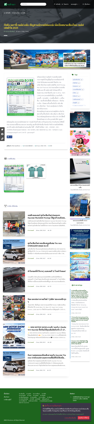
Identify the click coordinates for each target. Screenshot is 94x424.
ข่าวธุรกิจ (28, 394)
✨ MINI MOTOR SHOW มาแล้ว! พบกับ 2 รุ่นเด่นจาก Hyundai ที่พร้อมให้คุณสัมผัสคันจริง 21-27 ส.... (47, 328)
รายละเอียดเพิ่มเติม (70, 418)
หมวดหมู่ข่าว (75, 4)
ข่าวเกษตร (35, 395)
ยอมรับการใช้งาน (83, 417)
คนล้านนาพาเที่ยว (33, 401)
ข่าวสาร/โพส (15, 13)
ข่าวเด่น (29, 395)
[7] (2, 134)
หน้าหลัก (58, 4)
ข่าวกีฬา (44, 394)
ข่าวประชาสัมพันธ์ (9, 31)
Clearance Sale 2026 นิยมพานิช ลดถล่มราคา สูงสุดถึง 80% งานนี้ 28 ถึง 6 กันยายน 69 (79, 342)
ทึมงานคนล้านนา (16, 146)
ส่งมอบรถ (76, 86)
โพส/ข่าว (66, 4)
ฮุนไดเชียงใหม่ (77, 80)
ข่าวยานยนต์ (22, 395)
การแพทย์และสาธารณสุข (45, 401)
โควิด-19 (76, 96)
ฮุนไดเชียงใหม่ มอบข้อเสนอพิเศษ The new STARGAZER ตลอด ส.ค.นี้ (45, 244)
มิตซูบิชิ (75, 103)
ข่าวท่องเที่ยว (33, 397)
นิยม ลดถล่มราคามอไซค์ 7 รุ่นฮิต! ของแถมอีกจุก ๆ (47, 300)
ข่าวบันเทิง (42, 395)
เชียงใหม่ (76, 83)
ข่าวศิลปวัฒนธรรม (23, 397)
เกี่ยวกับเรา (87, 4)
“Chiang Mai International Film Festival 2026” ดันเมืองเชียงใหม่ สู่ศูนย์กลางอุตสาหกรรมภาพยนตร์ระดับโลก (80, 319)
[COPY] (2, 138)
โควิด (75, 93)
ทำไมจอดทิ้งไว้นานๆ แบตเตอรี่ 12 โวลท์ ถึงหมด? (47, 271)
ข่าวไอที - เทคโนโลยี (35, 399)
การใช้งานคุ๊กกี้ (7, 400)
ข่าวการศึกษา (36, 394)
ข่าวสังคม (49, 397)
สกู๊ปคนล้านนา (45, 399)
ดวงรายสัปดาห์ (23, 401)
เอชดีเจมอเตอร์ (77, 99)
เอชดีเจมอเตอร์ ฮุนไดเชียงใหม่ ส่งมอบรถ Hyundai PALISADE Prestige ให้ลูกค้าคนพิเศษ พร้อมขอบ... (46, 216)
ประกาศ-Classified (24, 403)
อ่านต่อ (23, 13)
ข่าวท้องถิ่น (22, 394)
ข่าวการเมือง (42, 397)
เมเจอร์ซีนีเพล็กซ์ (78, 89)
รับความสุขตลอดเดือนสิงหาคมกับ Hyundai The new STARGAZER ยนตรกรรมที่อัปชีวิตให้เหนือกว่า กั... (47, 356)
